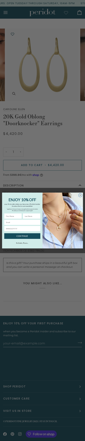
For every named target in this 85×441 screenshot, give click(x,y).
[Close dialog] (80, 195)
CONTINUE (22, 236)
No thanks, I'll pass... (22, 243)
